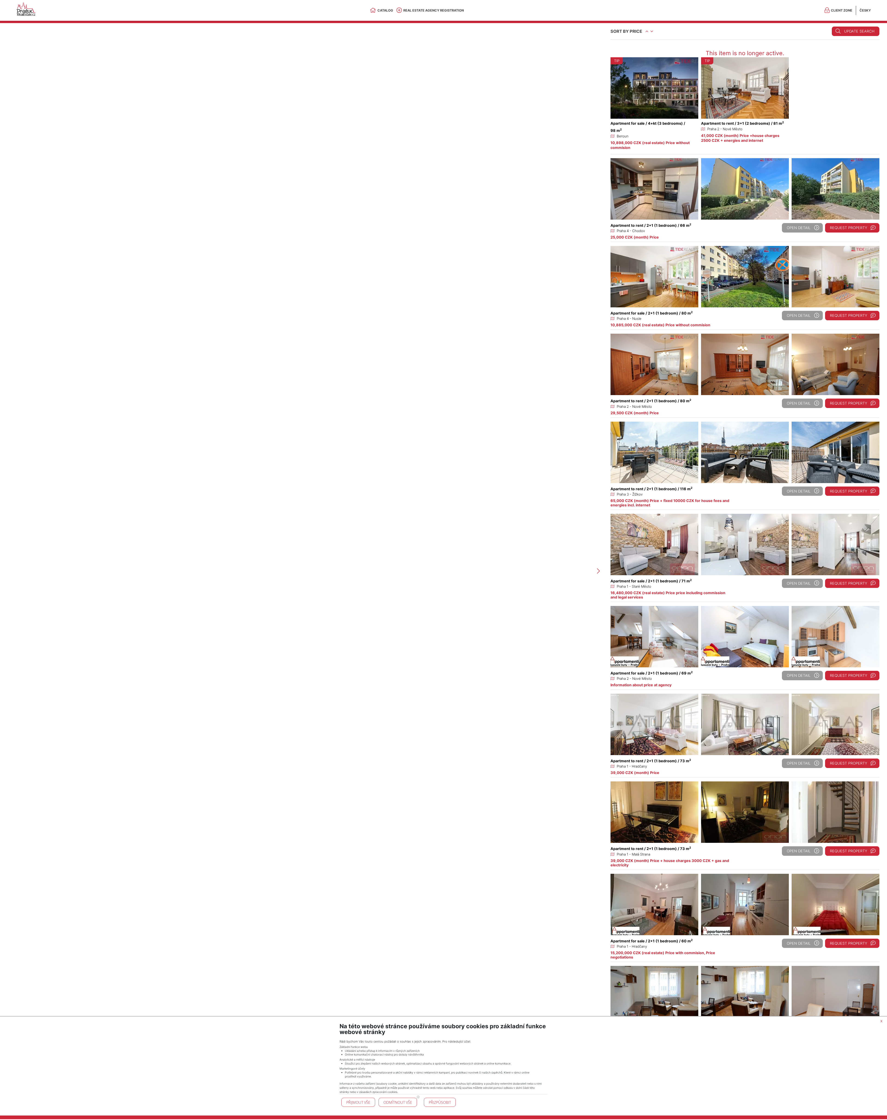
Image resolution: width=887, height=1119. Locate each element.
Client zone (841, 10)
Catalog (385, 10)
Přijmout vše (358, 1102)
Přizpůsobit (440, 1102)
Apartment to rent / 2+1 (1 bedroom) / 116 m (652, 489)
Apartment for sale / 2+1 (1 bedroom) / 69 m (652, 673)
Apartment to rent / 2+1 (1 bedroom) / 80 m (651, 401)
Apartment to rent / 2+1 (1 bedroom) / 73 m (651, 761)
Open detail (799, 227)
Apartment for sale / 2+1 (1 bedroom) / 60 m (652, 941)
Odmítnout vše (397, 1102)
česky (865, 10)
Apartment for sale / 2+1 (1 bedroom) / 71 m (651, 581)
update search (859, 31)
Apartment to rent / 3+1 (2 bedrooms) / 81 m (742, 123)
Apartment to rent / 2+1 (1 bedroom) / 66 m (651, 225)
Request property (848, 227)
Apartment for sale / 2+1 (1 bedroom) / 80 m (652, 313)
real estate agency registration (433, 10)
